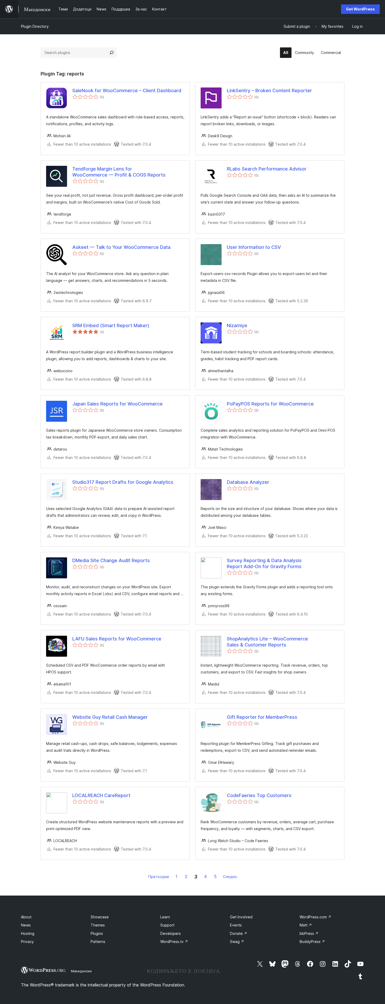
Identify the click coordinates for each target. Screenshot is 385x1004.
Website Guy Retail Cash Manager (110, 717)
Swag (237, 941)
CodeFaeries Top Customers (259, 795)
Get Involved (241, 917)
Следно (230, 876)
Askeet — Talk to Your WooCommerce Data (121, 247)
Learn (165, 917)
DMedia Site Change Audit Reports (111, 560)
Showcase (100, 917)
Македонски (81, 971)
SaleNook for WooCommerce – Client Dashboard (126, 90)
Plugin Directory (35, 26)
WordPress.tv (174, 941)
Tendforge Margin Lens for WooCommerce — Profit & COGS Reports (119, 172)
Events (236, 925)
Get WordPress (360, 9)
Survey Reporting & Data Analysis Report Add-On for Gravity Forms (264, 563)
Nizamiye (237, 325)
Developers (170, 933)
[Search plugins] (111, 52)
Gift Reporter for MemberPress (262, 717)
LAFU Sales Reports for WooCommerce (116, 638)
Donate (238, 933)
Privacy (27, 941)
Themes (98, 925)
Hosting (27, 933)
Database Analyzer (248, 482)
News (26, 925)
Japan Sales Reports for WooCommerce (117, 404)
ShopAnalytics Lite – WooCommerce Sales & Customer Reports (267, 642)
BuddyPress (312, 941)
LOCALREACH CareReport (101, 795)
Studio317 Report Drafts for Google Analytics (122, 482)
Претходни (158, 876)
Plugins (97, 933)
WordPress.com (315, 917)
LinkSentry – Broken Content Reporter (269, 90)
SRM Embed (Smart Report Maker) (110, 325)
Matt (306, 925)
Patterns (98, 941)
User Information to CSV (254, 247)
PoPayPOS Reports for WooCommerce (270, 404)
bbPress (309, 933)
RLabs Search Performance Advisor (266, 169)
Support (167, 925)
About (26, 917)
